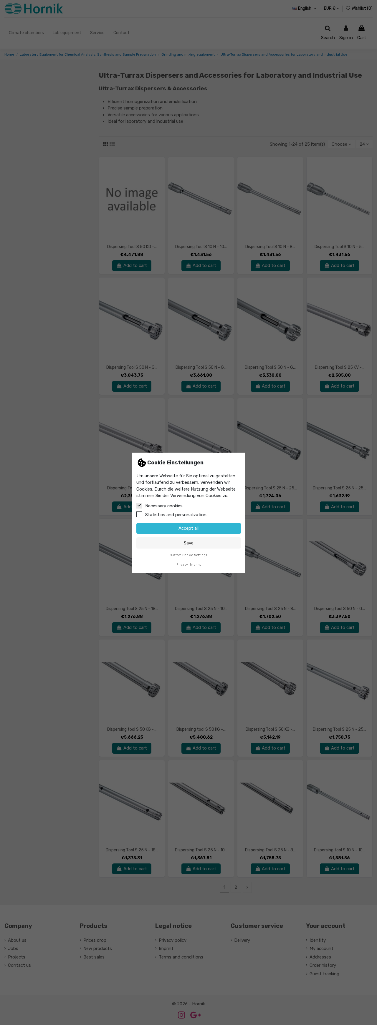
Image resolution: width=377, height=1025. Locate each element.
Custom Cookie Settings (188, 555)
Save (189, 542)
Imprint (195, 565)
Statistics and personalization (175, 514)
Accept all (188, 528)
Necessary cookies (164, 505)
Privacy (182, 565)
